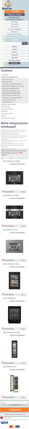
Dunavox (8, 153)
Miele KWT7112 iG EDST (11, 195)
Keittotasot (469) (7, 81)
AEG (13, 153)
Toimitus (14, 52)
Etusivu (14, 46)
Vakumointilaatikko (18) (9, 100)
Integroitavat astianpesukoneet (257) (13, 86)
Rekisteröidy (14, 17)
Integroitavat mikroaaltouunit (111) (12, 84)
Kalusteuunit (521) (7, 79)
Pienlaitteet (4, 111)
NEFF (21, 153)
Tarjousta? (14, 57)
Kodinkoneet (4, 75)
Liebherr (4, 155)
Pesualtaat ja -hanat (7, 113)
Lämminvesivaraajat (7, 109)
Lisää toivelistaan (17, 163)
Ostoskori (15, 12)
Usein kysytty (14, 26)
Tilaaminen (14, 55)
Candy (12, 151)
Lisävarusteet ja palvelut (8, 118)
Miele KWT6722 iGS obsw (11, 332)
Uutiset (14, 49)
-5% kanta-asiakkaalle (14, 29)
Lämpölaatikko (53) (7, 102)
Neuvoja (3, 115)
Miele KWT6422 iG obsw (11, 264)
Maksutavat (14, 31)
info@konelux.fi (9, 419)
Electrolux (23, 151)
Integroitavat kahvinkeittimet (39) (12, 97)
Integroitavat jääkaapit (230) (10, 88)
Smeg (7, 151)
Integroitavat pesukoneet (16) (11, 95)
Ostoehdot (14, 21)
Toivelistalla (14, 63)
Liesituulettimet (5, 106)
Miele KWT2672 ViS (9, 366)
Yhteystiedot (14, 24)
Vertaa (23, 191)
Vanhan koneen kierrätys (14, 34)
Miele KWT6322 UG (9, 298)
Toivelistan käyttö (14, 60)
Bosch (3, 153)
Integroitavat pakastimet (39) (10, 90)
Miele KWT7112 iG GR (10, 229)
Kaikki (3, 151)
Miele (17, 153)
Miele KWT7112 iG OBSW (11, 161)
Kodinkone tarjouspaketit (8, 104)
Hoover (17, 151)
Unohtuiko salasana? (14, 19)
